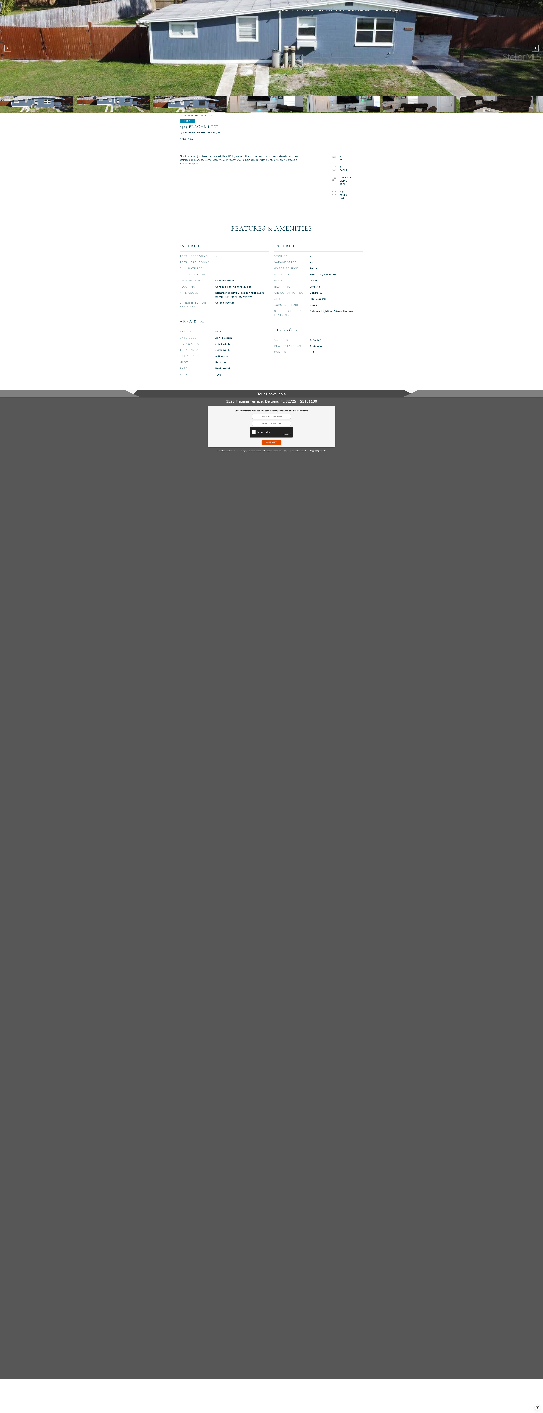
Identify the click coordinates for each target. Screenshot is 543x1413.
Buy (202, 10)
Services (258, 10)
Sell (211, 10)
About (272, 10)
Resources (325, 10)
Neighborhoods (240, 10)
